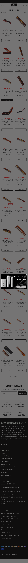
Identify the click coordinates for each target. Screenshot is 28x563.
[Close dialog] (26, 274)
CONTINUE (21, 286)
